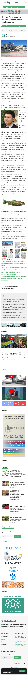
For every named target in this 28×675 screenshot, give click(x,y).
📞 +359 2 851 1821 (20, 641)
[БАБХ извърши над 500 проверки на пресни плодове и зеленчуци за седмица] (5, 473)
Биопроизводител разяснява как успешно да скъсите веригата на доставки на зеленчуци (13, 278)
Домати (4, 26)
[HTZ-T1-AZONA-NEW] (14, 620)
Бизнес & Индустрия (15, 471)
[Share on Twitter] (7, 31)
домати (10, 286)
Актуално (12, 470)
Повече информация (7, 672)
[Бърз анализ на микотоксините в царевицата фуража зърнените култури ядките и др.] (13, 566)
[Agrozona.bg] (14, 2)
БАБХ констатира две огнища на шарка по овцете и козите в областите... (18, 519)
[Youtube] (20, 403)
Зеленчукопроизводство (13, 26)
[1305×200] (14, 325)
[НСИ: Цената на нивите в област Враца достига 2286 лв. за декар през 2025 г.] (5, 483)
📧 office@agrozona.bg (20, 645)
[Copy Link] (14, 31)
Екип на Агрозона (10, 34)
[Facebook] (8, 403)
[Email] (12, 31)
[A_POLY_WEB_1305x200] (14, 11)
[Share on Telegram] (9, 31)
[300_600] (14, 435)
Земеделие (22, 26)
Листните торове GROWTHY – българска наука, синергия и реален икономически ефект (13, 263)
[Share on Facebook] (5, 31)
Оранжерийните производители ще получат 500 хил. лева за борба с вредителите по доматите (12, 272)
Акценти (17, 470)
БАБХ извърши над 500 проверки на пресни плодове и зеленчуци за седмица (18, 474)
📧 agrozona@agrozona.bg (21, 643)
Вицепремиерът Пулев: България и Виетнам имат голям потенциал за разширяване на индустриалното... (17, 496)
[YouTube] (25, 664)
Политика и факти (14, 491)
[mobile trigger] (2, 2)
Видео (4, 369)
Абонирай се (17, 536)
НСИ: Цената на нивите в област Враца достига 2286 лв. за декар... (17, 484)
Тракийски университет (7, 288)
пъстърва (15, 286)
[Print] (16, 31)
